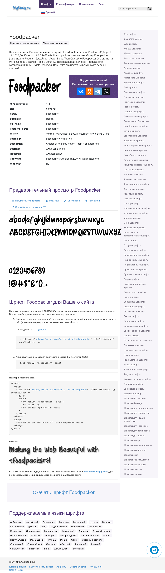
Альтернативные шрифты (137, 63)
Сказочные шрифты (134, 311)
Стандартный (25, 329)
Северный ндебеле (92, 539)
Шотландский (61, 548)
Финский (95, 544)
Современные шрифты (136, 325)
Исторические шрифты (136, 159)
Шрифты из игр (132, 440)
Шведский (34, 548)
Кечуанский (68, 530)
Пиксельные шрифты (135, 250)
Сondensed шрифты (134, 301)
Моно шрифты (131, 222)
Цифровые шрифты (134, 388)
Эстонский (78, 548)
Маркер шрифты (132, 203)
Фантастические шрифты (137, 369)
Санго (74, 539)
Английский (32, 522)
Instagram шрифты (133, 38)
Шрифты (46, 4)
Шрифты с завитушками (136, 459)
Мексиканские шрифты (136, 213)
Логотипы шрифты (133, 198)
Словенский (16, 544)
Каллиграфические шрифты (138, 164)
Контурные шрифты (134, 188)
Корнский (83, 530)
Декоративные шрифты (136, 116)
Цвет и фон (73, 200)
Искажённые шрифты (135, 155)
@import (42, 329)
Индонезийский (58, 526)
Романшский (37, 539)
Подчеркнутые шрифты (136, 259)
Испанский (16, 530)
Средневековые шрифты (137, 330)
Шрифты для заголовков (136, 412)
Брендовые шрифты (134, 82)
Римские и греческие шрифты (135, 285)
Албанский (16, 522)
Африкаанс (49, 522)
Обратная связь (78, 566)
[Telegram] (98, 91)
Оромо (106, 535)
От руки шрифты (132, 245)
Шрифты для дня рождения (138, 408)
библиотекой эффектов (95, 471)
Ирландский (77, 526)
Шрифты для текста (134, 435)
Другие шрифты (132, 130)
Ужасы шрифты (132, 364)
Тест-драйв (93, 200)
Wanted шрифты (132, 48)
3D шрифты (130, 34)
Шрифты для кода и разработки (134, 419)
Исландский (94, 526)
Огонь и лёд (130, 240)
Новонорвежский (90, 535)
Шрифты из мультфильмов (138, 445)
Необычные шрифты (135, 227)
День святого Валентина (136, 121)
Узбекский (65, 544)
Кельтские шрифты (134, 169)
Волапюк (107, 522)
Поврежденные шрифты (136, 254)
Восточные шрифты (134, 96)
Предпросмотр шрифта (27, 200)
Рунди (63, 539)
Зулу (43, 526)
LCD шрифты (130, 43)
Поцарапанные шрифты (136, 264)
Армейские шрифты (134, 77)
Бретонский (79, 522)
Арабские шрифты (133, 72)
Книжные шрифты (133, 174)
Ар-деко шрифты (132, 67)
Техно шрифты (131, 354)
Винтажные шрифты (134, 92)
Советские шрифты (134, 321)
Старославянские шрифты (138, 340)
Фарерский (80, 544)
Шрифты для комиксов (136, 425)
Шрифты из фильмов (135, 449)
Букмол (94, 522)
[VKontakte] (81, 91)
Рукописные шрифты (135, 292)
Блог (101, 4)
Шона (46, 548)
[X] (106, 91)
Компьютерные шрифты (136, 184)
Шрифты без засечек (135, 398)
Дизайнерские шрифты (136, 125)
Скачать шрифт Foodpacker (64, 492)
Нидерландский (68, 535)
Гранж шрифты (132, 106)
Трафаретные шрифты (136, 359)
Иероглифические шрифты (138, 145)
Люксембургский (101, 530)
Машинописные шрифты (137, 208)
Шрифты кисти (131, 454)
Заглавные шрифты (134, 140)
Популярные (86, 4)
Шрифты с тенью (133, 474)
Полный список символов (30, 207)
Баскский (64, 522)
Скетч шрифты (131, 316)
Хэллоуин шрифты (133, 383)
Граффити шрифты (134, 111)
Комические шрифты (135, 179)
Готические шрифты (134, 101)
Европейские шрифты (135, 135)
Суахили (50, 544)
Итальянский (33, 530)
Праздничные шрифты (135, 269)
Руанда (52, 539)
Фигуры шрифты (132, 374)
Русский (50, 12)
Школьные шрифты (134, 393)
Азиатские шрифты (134, 58)
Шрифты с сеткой (133, 469)
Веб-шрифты (130, 87)
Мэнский (35, 535)
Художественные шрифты (137, 379)
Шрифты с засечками (135, 464)
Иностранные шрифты (135, 150)
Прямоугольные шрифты (137, 274)
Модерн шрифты (132, 217)
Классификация (65, 4)
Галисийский (17, 526)
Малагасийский (18, 535)
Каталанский (51, 530)
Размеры (53, 200)
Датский (32, 526)
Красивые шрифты (133, 193)
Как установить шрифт (41, 566)
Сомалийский (34, 544)
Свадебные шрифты (134, 306)
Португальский (18, 539)
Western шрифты (133, 53)
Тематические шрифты (136, 350)
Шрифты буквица (133, 403)
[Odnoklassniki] (89, 91)
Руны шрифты (131, 296)
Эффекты (61, 566)
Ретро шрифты (131, 279)
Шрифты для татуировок (137, 430)
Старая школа (131, 335)
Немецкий (50, 535)
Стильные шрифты (134, 345)
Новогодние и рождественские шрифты (137, 234)
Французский (17, 548)
